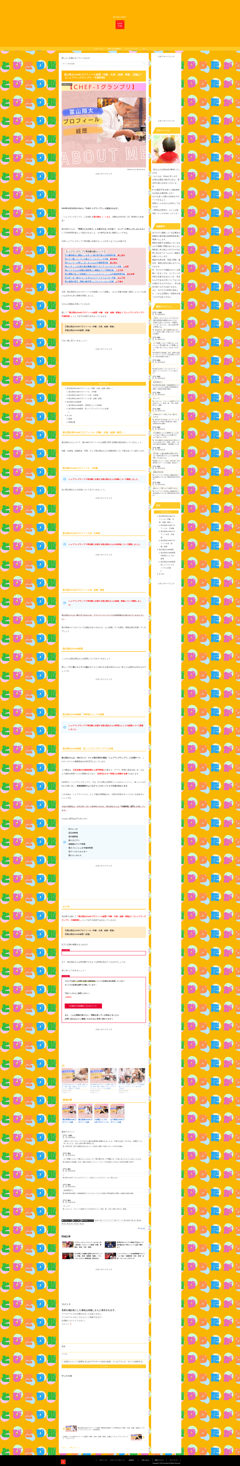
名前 (63, 1346)
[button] (144, 64)
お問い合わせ (145, 1460)
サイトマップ (173, 1460)
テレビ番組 (77, 1220)
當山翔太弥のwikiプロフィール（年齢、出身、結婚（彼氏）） (90, 388)
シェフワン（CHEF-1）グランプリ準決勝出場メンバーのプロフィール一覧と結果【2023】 (132, 1086)
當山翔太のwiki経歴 (74, 402)
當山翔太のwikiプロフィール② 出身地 (83, 395)
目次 (101, 384)
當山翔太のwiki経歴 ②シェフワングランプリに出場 (88, 409)
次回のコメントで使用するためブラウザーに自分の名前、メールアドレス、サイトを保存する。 (104, 1362)
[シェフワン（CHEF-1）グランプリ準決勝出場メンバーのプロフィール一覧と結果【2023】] (131, 1075)
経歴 (77, 1224)
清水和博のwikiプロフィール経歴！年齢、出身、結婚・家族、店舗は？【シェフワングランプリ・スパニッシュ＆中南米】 (103, 1086)
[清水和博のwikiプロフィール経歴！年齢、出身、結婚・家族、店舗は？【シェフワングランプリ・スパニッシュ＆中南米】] (103, 1075)
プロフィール (119, 1220)
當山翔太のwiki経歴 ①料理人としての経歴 (85, 405)
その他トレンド (67, 1220)
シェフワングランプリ (107, 1220)
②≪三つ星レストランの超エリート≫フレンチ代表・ (91, 259)
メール (64, 1354)
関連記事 (71, 422)
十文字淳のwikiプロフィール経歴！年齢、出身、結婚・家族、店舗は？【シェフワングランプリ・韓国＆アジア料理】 (75, 1086)
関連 (70, 419)
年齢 (64, 1224)
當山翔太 (71, 1224)
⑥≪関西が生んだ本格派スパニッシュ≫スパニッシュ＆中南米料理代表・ (99, 274)
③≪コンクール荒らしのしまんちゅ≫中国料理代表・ (91, 263)
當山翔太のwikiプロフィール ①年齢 (82, 392)
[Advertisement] (104, 188)
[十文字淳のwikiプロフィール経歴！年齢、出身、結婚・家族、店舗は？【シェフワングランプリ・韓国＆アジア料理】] (75, 1075)
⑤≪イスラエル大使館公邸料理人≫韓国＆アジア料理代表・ (94, 270)
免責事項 (131, 1460)
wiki (98, 1220)
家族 (140, 1220)
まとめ (69, 415)
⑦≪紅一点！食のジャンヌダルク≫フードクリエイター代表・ (95, 278)
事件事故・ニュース (88, 1220)
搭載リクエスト (159, 1460)
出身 (134, 1220)
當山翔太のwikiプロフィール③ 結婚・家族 (85, 398)
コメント (67, 1324)
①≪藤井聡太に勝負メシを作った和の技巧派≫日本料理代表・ (95, 255)
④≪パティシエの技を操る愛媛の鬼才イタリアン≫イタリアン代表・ (97, 266)
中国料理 (128, 1220)
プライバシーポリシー (117, 1460)
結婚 (82, 1224)
